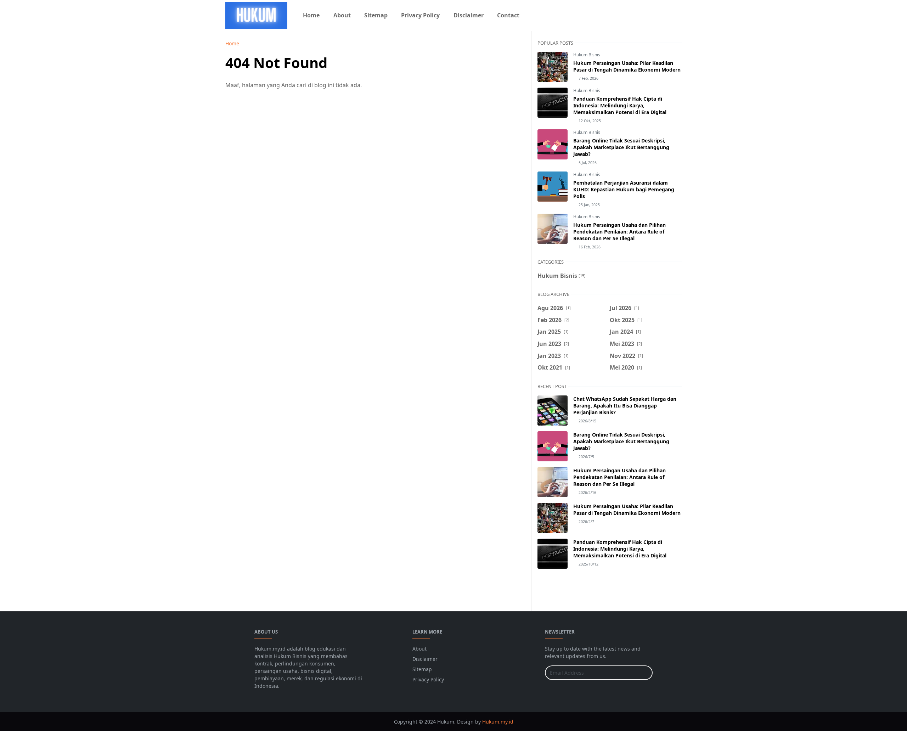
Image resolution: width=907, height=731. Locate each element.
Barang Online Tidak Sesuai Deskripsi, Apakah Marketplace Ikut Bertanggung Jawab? (621, 147)
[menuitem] (311, 15)
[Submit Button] (644, 672)
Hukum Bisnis (586, 55)
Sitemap (422, 669)
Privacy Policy (428, 679)
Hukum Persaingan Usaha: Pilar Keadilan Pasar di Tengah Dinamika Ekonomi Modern (627, 66)
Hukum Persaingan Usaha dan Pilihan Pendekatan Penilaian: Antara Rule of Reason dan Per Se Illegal (619, 231)
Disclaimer (425, 659)
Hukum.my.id (497, 721)
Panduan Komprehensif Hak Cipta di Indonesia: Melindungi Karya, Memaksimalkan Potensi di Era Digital (619, 105)
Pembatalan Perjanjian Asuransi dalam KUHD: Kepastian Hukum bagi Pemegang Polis (623, 189)
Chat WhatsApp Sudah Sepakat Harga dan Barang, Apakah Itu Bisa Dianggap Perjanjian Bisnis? (624, 405)
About (419, 648)
